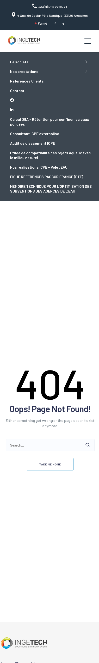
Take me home (50, 464)
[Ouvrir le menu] (87, 41)
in (62, 23)
